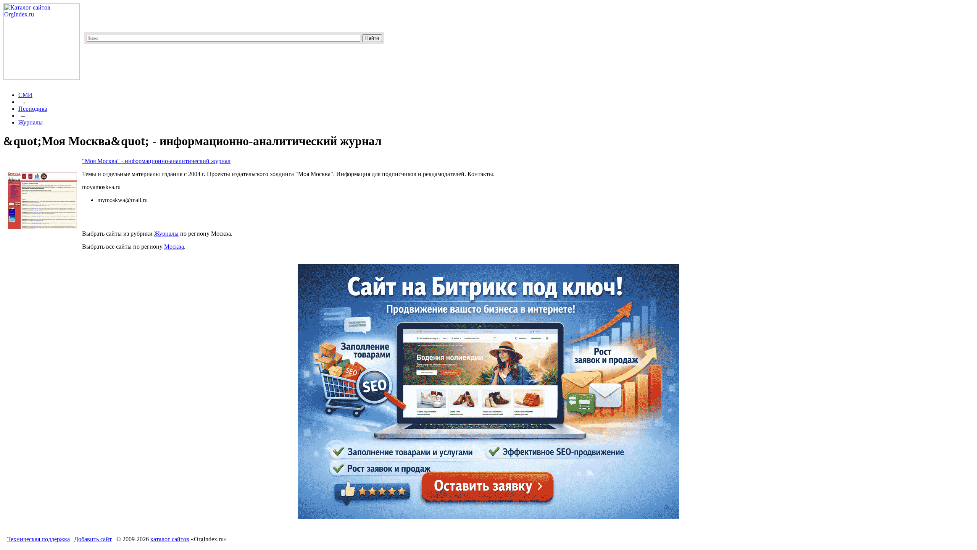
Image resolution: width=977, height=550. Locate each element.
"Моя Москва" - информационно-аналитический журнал (156, 161)
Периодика (32, 108)
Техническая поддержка (38, 539)
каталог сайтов (169, 539)
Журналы (30, 122)
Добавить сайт (93, 539)
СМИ (25, 95)
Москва (174, 246)
